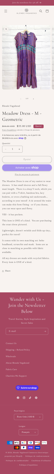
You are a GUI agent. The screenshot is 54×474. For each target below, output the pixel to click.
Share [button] (8, 271)
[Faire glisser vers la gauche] (21, 99)
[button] (6, 11)
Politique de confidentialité (17, 461)
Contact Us (11, 344)
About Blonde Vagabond (17, 363)
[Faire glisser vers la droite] (33, 99)
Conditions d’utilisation (41, 461)
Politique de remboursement (37, 456)
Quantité (6, 143)
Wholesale (11, 357)
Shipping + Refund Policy (18, 350)
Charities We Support (16, 376)
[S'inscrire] (45, 331)
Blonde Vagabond (20, 453)
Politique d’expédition (28, 465)
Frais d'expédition (9, 130)
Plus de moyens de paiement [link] (27, 174)
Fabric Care (11, 370)
